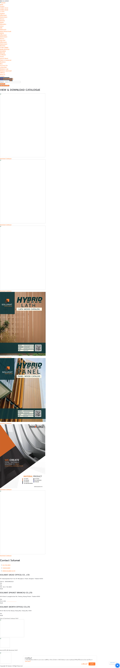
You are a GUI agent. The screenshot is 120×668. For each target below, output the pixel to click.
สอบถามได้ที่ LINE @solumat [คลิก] (9, 650)
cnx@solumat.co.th (8, 615)
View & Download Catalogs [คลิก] (9, 618)
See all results (4, 85)
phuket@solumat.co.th (9, 603)
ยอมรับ (92, 664)
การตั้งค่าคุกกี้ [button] (84, 664)
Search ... (2, 82)
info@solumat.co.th (8, 589)
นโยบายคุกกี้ (27, 661)
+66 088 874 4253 (8, 599)
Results (2, 84)
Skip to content (4, 1)
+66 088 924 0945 (8, 614)
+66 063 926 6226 (8, 585)
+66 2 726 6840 (7, 583)
